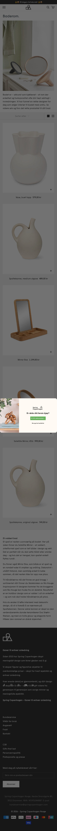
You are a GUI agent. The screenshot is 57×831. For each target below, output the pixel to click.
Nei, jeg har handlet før (38, 423)
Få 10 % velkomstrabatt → (38, 418)
